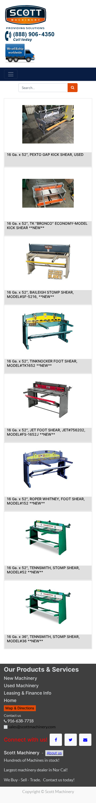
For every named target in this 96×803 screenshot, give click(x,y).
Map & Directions (19, 708)
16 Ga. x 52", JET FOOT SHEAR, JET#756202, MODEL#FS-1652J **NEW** (46, 432)
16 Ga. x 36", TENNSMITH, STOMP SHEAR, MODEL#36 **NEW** (43, 638)
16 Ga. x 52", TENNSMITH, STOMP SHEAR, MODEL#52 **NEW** (43, 570)
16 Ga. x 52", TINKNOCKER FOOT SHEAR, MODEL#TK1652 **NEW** (42, 363)
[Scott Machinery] (25, 16)
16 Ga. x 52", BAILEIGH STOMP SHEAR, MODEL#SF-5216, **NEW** (40, 294)
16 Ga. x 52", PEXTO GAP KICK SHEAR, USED (45, 154)
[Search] (73, 87)
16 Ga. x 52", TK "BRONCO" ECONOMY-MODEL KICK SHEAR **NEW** (47, 225)
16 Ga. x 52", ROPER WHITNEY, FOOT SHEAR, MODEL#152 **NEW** (46, 501)
